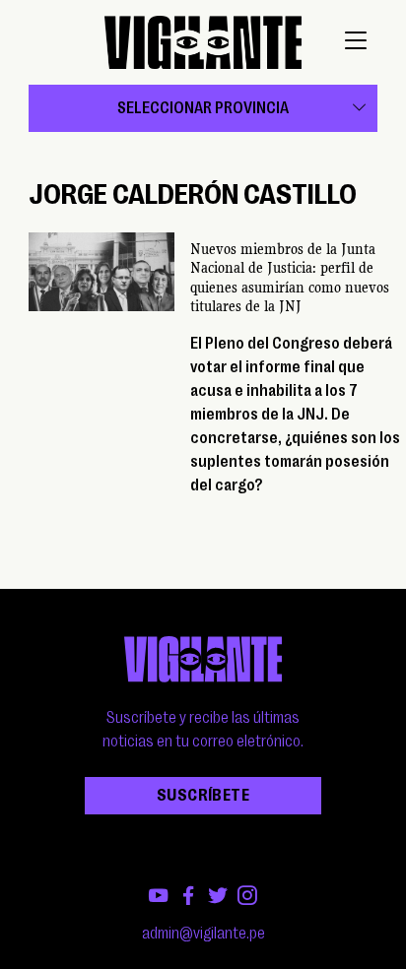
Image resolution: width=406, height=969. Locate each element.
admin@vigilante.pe (203, 933)
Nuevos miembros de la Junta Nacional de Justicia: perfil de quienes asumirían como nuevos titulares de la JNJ (289, 277)
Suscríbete (203, 796)
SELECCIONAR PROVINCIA (203, 108)
